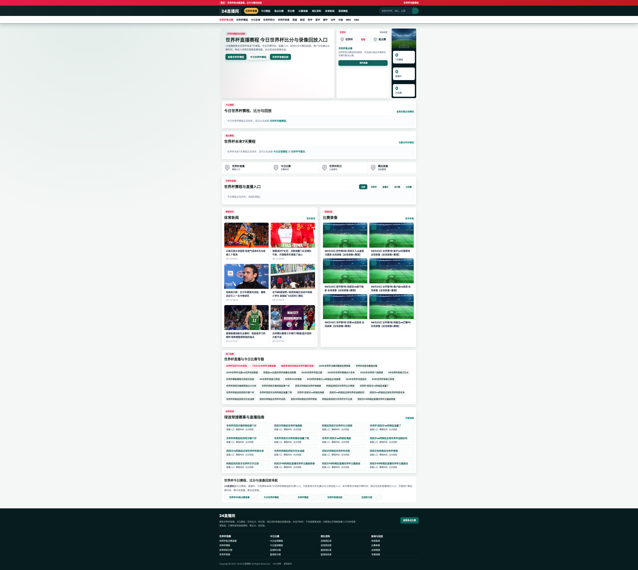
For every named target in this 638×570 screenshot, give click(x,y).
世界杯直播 (251, 10)
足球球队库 (326, 540)
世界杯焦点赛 (226, 19)
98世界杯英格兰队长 (398, 372)
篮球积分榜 (275, 554)
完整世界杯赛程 (406, 142)
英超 (294, 19)
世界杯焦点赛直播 (228, 540)
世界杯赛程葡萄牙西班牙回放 (240, 379)
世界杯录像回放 (280, 57)
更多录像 (409, 218)
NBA (348, 19)
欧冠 (302, 19)
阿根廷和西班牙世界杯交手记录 (337, 399)
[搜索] (415, 11)
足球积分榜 (366, 497)
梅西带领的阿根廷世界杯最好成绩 (297, 365)
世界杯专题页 (298, 151)
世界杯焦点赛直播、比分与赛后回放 (241, 2)
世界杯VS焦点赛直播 (239, 497)
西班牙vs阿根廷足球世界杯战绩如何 (346, 392)
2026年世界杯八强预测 (371, 372)
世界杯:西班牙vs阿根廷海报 (310, 392)
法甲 (333, 19)
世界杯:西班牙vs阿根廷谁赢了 (374, 385)
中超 (340, 19)
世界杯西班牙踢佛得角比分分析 (241, 385)
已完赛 (409, 187)
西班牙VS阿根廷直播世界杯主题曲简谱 (376, 399)
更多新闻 (311, 218)
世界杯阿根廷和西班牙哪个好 (240, 392)
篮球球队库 (326, 550)
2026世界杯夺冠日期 (311, 372)
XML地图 (277, 564)
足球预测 (375, 550)
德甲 (325, 19)
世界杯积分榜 (225, 550)
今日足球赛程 (280, 151)
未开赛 (397, 187)
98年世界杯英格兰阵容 (383, 379)
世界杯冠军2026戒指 (236, 365)
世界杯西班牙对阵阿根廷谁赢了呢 (276, 392)
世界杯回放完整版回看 (366, 365)
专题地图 (409, 418)
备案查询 (288, 564)
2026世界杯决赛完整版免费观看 (334, 365)
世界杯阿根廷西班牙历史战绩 (240, 399)
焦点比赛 (279, 10)
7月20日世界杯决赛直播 (264, 365)
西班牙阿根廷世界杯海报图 (308, 385)
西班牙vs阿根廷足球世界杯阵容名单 (387, 392)
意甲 (317, 19)
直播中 (385, 187)
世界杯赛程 (242, 19)
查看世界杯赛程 (236, 57)
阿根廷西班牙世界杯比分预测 (340, 385)
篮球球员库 (326, 554)
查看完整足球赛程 (405, 111)
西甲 (310, 19)
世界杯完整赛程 (411, 2)
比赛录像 (303, 10)
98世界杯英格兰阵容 (270, 379)
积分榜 (291, 10)
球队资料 (316, 10)
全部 (363, 187)
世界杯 (374, 187)
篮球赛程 (343, 10)
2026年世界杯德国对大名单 (341, 372)
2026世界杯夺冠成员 (356, 379)
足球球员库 (326, 545)
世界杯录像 (283, 19)
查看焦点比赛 (409, 520)
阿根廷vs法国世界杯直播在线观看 (279, 372)
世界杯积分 (269, 19)
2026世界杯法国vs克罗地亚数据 (242, 372)
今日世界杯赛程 (258, 57)
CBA (356, 19)
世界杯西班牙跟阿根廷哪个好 (276, 385)
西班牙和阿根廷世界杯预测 (304, 399)
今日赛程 (265, 10)
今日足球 (255, 19)
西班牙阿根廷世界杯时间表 (272, 399)
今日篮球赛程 (276, 545)
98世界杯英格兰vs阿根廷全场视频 (323, 379)
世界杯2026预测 (293, 379)
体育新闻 (329, 10)
